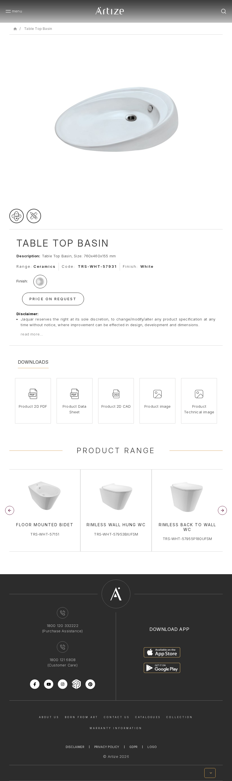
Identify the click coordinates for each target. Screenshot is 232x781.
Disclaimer (75, 747)
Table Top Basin (38, 29)
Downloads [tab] (33, 362)
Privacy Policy (106, 747)
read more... (32, 334)
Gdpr (133, 747)
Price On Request (53, 299)
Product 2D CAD (116, 406)
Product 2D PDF (33, 406)
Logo (152, 747)
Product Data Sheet (74, 409)
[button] (222, 510)
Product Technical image (199, 409)
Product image (157, 406)
